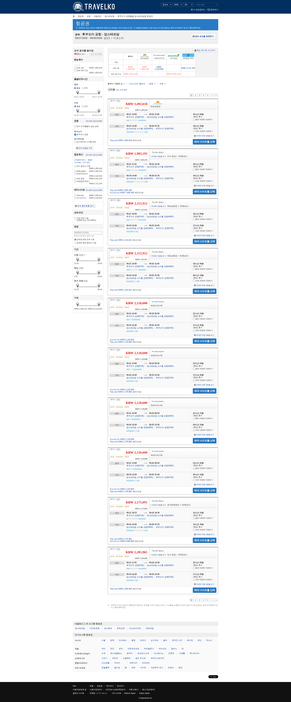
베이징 (190, 640)
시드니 (104, 658)
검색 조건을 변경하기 (204, 36)
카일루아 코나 (157, 667)
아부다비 (133, 663)
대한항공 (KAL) (89, 182)
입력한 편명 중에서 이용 (86, 243)
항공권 (99, 686)
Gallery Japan (130, 693)
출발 (78, 88)
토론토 (171, 653)
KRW (176, 5)
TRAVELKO (78, 7)
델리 (165, 640)
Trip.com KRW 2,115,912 (121, 240)
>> (216, 95)
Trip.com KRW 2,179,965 (121, 342)
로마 (121, 648)
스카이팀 (77, 162)
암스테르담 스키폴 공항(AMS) (160, 117)
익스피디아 (89, 198)
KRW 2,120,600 (159, 68)
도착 (86, 88)
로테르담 (150, 628)
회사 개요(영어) (197, 9)
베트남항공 (89, 171)
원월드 (90, 160)
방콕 (112, 640)
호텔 (91, 686)
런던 (112, 648)
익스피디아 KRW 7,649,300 (122, 192)
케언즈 (115, 658)
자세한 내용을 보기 (159, 156)
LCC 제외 (86, 162)
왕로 (151, 84)
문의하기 (214, 9)
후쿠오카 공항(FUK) (135, 117)
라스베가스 (159, 653)
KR (186, 5)
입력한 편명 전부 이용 (85, 239)
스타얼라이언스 (80, 160)
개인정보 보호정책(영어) (115, 690)
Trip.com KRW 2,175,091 (121, 539)
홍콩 (133, 640)
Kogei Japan (144, 693)
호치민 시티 (177, 640)
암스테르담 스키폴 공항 (86, 142)
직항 (78, 65)
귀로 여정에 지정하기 (204, 131)
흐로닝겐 (121, 628)
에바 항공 (89, 179)
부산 (200, 640)
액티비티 (109, 686)
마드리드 (162, 648)
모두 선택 (89, 121)
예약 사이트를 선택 (204, 141)
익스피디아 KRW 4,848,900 (122, 541)
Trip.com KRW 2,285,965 (121, 589)
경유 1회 (89, 68)
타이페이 (123, 640)
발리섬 (117, 667)
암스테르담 (80, 628)
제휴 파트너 (134, 690)
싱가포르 (155, 640)
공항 (110, 89)
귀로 (161, 84)
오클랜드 (127, 658)
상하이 (143, 640)
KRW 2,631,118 (130, 74)
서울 (103, 640)
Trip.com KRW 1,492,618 (121, 140)
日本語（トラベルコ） (99, 693)
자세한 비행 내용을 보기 (205, 136)
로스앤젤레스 (116, 653)
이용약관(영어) (96, 690)
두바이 (117, 663)
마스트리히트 (135, 628)
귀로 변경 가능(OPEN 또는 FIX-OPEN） (87, 219)
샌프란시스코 (143, 653)
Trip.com (89, 195)
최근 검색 (200, 5)
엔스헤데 (108, 628)
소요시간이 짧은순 (137, 84)
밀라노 (174, 648)
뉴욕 (103, 653)
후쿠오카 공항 (82, 134)
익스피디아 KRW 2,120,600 (122, 340)
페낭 (180, 667)
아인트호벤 (94, 628)
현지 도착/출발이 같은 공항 (88, 126)
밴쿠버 (130, 653)
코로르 (171, 667)
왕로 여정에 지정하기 (204, 119)
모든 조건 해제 (121, 90)
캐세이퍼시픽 (89, 175)
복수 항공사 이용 (89, 167)
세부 (133, 667)
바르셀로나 (149, 648)
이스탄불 (105, 663)
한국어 (165, 5)
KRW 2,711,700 (188, 68)
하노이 (209, 640)
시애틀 (182, 653)
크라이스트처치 (157, 658)
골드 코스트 (140, 658)
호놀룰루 (105, 667)
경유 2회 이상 (89, 71)
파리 (103, 648)
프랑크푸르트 (133, 648)
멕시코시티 (194, 653)
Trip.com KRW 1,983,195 (121, 190)
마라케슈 (146, 663)
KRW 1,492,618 (130, 68)
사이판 (143, 667)
